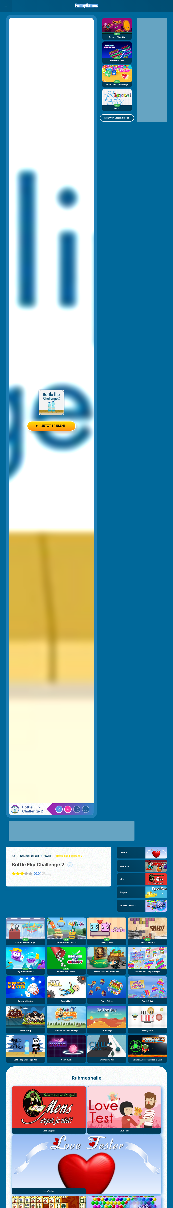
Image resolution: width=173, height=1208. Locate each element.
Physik (48, 855)
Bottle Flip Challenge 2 (69, 855)
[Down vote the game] (68, 809)
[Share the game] (77, 809)
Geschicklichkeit (29, 855)
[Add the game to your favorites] (70, 864)
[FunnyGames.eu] (13, 856)
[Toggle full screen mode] (85, 809)
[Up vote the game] (59, 809)
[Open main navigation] (6, 6)
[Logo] (86, 6)
